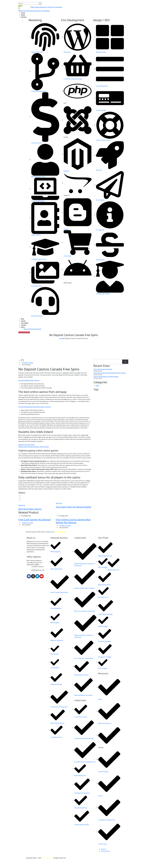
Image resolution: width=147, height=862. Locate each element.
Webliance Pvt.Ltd (47, 858)
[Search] (125, 362)
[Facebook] (29, 576)
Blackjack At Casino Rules (26, 445)
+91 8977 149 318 (60, 532)
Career (23, 321)
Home (23, 13)
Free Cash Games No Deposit (34, 519)
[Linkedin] (37, 576)
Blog (22, 319)
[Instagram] (33, 576)
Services (23, 17)
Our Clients (24, 323)
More (23, 327)
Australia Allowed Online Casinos (28, 380)
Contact (23, 325)
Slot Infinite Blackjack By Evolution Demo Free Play (34, 407)
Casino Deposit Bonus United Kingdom (106, 376)
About (23, 15)
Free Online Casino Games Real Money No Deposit (73, 521)
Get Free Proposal (24, 332)
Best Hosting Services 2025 (32, 329)
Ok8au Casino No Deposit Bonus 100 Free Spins (33, 447)
